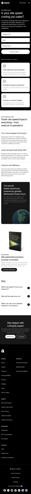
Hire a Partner (5, 411)
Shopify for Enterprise (7, 457)
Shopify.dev (4, 430)
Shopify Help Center (7, 407)
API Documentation (6, 434)
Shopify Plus (4, 453)
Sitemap (15, 482)
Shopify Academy (6, 415)
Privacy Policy (15, 477)
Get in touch (22, 2)
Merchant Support (6, 403)
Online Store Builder (21, 362)
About (3, 362)
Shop (2, 449)
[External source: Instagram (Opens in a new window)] (15, 490)
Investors (3, 371)
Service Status (5, 392)
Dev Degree (4, 438)
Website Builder (20, 367)
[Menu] (29, 3)
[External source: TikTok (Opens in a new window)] (19, 490)
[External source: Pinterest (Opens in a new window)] (26, 490)
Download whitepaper (9, 269)
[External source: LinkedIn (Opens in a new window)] (23, 490)
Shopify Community (6, 420)
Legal (2, 388)
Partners (3, 379)
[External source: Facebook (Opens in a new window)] (4, 490)
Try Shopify (21, 336)
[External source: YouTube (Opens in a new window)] (12, 490)
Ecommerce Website (22, 371)
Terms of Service (15, 473)
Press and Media (5, 375)
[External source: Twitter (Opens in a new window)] (8, 490)
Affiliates (3, 384)
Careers (3, 367)
